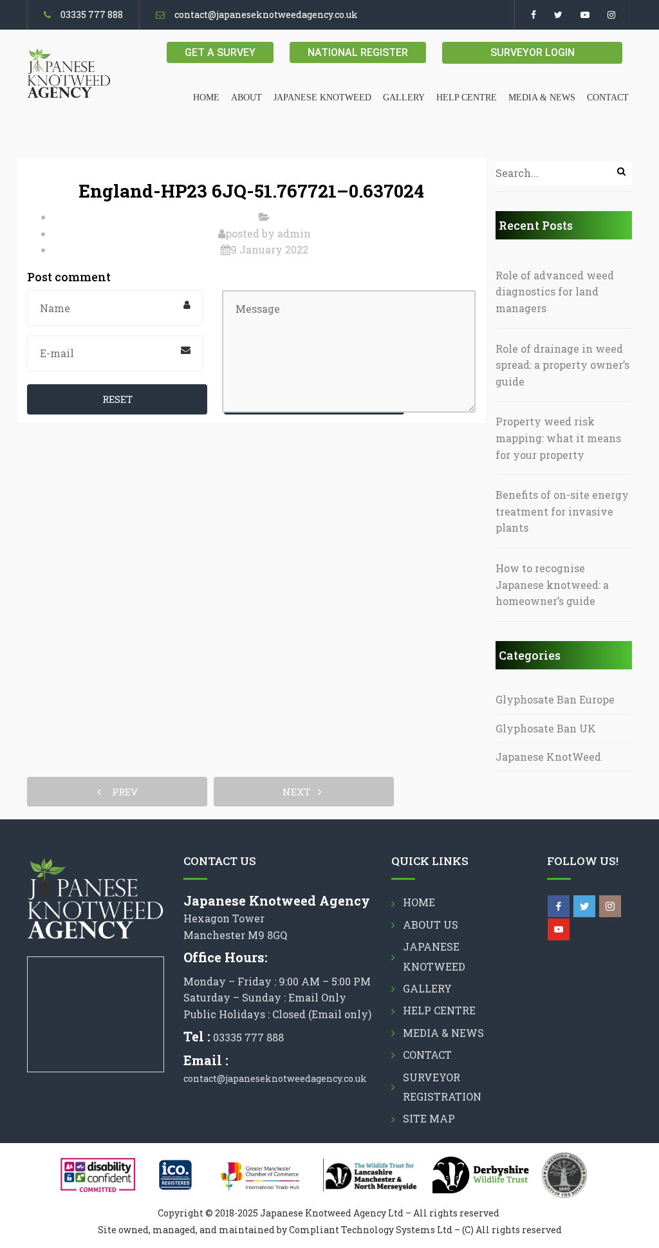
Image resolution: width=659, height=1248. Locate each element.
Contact (608, 97)
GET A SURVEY (220, 52)
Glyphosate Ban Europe (555, 699)
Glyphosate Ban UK (546, 728)
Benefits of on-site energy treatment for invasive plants (562, 511)
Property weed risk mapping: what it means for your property (558, 437)
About (246, 97)
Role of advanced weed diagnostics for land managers (555, 291)
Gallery (404, 97)
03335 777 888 (91, 14)
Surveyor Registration (442, 1086)
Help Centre (466, 97)
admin (294, 233)
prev (121, 791)
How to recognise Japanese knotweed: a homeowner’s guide (552, 584)
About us (430, 924)
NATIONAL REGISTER (358, 52)
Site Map (429, 1118)
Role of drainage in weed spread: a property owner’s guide (562, 365)
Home (206, 97)
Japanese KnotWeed (548, 756)
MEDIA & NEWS (541, 97)
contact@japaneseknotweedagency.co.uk (266, 14)
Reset (117, 399)
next (300, 791)
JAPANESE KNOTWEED (322, 97)
